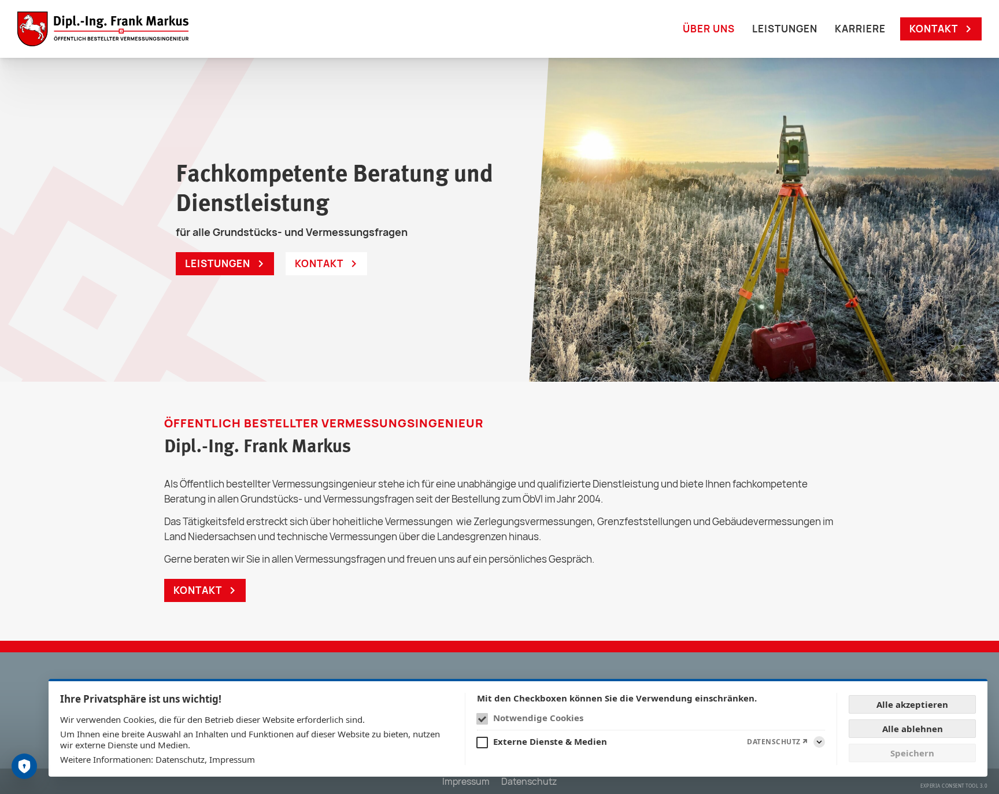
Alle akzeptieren (912, 704)
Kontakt (933, 28)
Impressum (232, 759)
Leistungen (784, 28)
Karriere (860, 28)
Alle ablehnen (912, 728)
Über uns (709, 28)
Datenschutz (180, 759)
